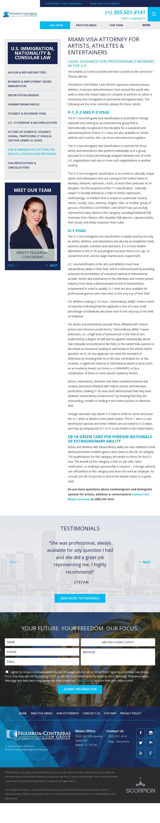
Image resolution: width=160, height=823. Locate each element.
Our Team (116, 25)
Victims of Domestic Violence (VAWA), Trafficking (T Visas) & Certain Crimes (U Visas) (29, 136)
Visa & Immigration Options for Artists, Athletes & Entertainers (32, 152)
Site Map (110, 713)
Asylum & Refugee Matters (27, 72)
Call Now (56, 25)
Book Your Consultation (105, 3)
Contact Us (91, 713)
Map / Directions (118, 741)
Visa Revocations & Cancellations (22, 165)
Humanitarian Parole (23, 104)
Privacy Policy (84, 680)
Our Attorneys (67, 713)
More (146, 25)
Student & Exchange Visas (27, 113)
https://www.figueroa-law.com (31, 749)
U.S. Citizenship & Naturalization (32, 122)
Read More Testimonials (80, 598)
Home (23, 713)
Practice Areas (86, 25)
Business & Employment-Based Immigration (30, 84)
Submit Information (80, 689)
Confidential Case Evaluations (63, 3)
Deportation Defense (23, 95)
